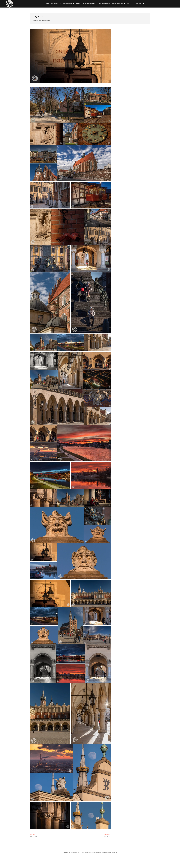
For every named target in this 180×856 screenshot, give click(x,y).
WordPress (91, 852)
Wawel (78, 4)
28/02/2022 (47, 20)
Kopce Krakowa (117, 4)
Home (47, 4)
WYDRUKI (139, 4)
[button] (57, 105)
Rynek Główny (88, 4)
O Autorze (130, 4)
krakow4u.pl (66, 852)
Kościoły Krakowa (103, 4)
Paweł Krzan (37, 20)
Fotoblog (54, 4)
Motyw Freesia (85, 852)
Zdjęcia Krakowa (66, 4)
